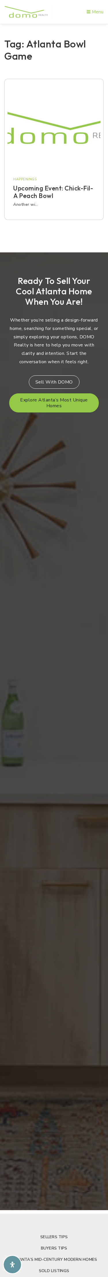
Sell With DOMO (54, 382)
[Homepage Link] (26, 11)
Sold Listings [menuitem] (54, 1271)
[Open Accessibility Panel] (12, 1264)
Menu (97, 12)
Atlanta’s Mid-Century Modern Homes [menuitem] (54, 1259)
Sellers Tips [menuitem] (54, 1237)
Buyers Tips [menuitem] (54, 1248)
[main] (54, 136)
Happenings (25, 179)
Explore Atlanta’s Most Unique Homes (54, 403)
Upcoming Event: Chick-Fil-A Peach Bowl (53, 192)
